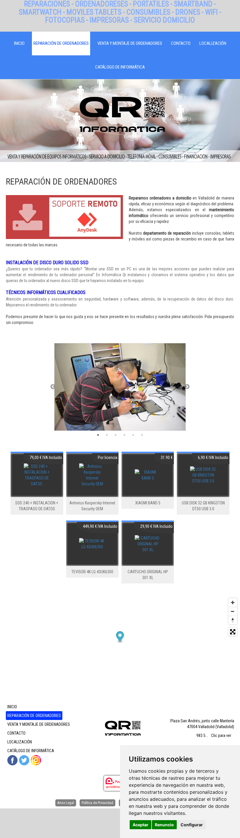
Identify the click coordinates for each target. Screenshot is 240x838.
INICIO (19, 43)
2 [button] (107, 435)
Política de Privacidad (97, 803)
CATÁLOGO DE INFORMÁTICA (120, 67)
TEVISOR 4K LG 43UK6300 (92, 571)
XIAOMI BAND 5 (147, 503)
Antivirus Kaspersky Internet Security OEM (92, 506)
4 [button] (124, 435)
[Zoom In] (232, 602)
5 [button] (133, 435)
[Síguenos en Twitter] (24, 760)
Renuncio (164, 824)
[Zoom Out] (232, 611)
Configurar (192, 824)
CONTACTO (181, 43)
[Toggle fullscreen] (232, 631)
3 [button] (116, 435)
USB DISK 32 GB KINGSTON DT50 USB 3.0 (203, 506)
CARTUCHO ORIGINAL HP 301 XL (148, 574)
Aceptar (140, 824)
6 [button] (142, 435)
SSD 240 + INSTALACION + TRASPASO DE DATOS (36, 506)
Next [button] (187, 387)
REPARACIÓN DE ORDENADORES (61, 43)
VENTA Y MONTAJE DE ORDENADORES (129, 43)
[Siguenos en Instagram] (36, 760)
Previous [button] (53, 387)
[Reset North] (232, 620)
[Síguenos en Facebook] (12, 760)
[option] (120, 387)
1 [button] (98, 435)
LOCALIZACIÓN (212, 43)
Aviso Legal (65, 803)
